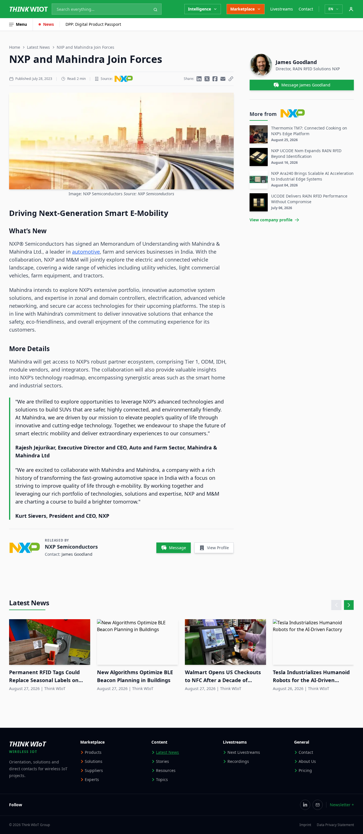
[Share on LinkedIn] (199, 79)
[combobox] (106, 9)
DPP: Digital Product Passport (93, 24)
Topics (162, 779)
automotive (86, 251)
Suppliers (94, 770)
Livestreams (281, 9)
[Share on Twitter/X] (207, 79)
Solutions (93, 761)
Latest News (38, 47)
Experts (92, 779)
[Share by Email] (223, 79)
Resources (166, 770)
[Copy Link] (231, 79)
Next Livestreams (243, 752)
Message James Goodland (305, 85)
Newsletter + (342, 804)
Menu (21, 24)
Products (93, 752)
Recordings (238, 761)
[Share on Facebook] (215, 79)
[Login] (351, 9)
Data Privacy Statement (335, 825)
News (48, 24)
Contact (306, 9)
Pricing (305, 770)
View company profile (271, 219)
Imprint (305, 825)
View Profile (218, 547)
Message (177, 547)
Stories (162, 761)
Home (14, 47)
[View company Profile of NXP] (123, 78)
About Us (307, 761)
